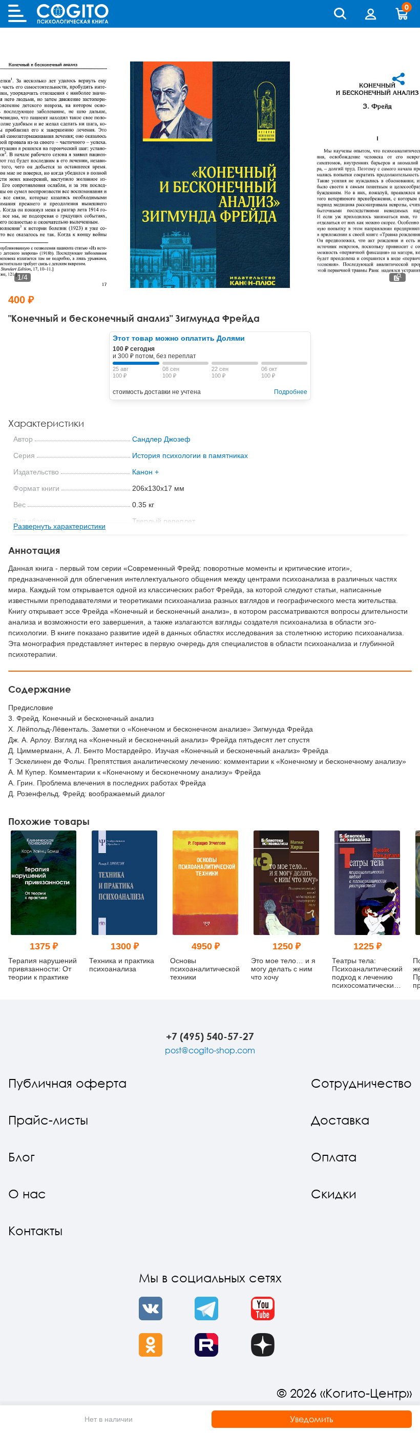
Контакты (35, 1230)
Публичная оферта (67, 1082)
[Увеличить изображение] (397, 277)
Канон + (145, 472)
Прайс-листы (48, 1119)
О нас (27, 1193)
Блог (21, 1156)
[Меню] (17, 14)
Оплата (333, 1156)
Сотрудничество (361, 1082)
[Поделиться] (398, 79)
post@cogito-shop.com (210, 1050)
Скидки (333, 1193)
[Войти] (371, 14)
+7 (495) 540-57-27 (210, 1036)
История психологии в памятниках (190, 455)
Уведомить (311, 1419)
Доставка (340, 1119)
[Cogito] (73, 14)
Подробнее (290, 392)
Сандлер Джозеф (161, 439)
